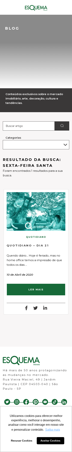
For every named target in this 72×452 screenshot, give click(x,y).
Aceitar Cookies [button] (50, 440)
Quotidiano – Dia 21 (28, 245)
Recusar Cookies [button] (21, 440)
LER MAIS (36, 289)
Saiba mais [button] (52, 429)
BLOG (12, 28)
